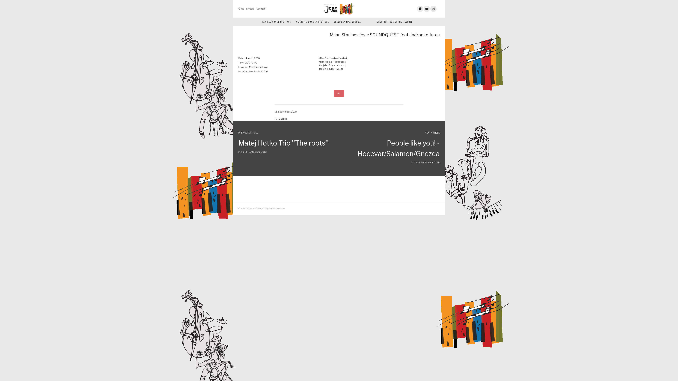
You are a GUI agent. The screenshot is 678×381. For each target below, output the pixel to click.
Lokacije (250, 8)
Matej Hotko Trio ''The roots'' (283, 143)
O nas (241, 8)
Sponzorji (261, 8)
